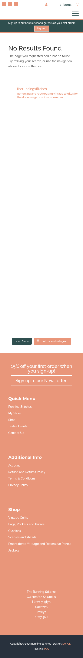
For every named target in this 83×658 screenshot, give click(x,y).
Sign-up (41, 28)
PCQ (46, 648)
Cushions (14, 531)
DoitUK (66, 643)
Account (14, 465)
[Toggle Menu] (75, 14)
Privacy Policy (18, 485)
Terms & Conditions (21, 478)
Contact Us (16, 433)
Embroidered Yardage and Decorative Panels (39, 544)
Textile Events (17, 426)
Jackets (13, 550)
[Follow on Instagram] (16, 4)
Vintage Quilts (18, 517)
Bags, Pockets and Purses (26, 524)
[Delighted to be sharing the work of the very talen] (41, 312)
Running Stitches (20, 406)
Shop (12, 420)
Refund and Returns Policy (26, 472)
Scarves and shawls (22, 537)
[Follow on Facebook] (10, 4)
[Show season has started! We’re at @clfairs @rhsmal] (41, 265)
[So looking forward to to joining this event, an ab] (41, 173)
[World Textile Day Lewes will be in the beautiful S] (41, 126)
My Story (14, 413)
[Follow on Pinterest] (4, 4)
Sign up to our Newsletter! (41, 380)
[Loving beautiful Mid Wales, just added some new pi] (41, 219)
